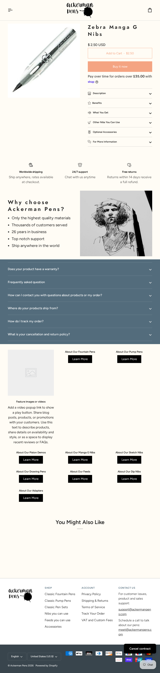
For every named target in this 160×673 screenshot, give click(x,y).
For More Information (104, 141)
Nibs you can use (56, 613)
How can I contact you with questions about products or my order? (55, 295)
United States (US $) (42, 656)
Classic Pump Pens (58, 601)
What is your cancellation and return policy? (39, 334)
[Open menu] (14, 10)
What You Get (100, 112)
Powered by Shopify (47, 665)
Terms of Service (93, 607)
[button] (25, 587)
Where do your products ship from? (33, 308)
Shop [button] (48, 587)
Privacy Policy (91, 594)
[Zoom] (15, 90)
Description (99, 93)
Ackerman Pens (18, 665)
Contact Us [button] (126, 587)
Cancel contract (140, 648)
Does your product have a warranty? (33, 269)
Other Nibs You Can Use (106, 122)
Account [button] (88, 587)
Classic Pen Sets (56, 607)
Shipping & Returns (95, 601)
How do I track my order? (26, 321)
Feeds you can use (57, 620)
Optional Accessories (104, 131)
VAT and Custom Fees (97, 620)
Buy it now (120, 66)
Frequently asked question (26, 282)
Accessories (53, 626)
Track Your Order (93, 613)
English (15, 656)
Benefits (97, 102)
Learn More (80, 359)
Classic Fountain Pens (60, 594)
